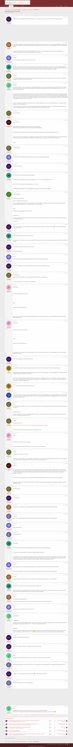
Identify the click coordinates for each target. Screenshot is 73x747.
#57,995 (66, 644)
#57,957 (66, 111)
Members (22, 5)
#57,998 (66, 671)
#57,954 (66, 64)
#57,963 (66, 192)
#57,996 (66, 653)
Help (62, 744)
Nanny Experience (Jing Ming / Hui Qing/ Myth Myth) (19, 727)
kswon (9, 728)
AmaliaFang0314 (62, 724)
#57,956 (66, 83)
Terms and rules (53, 744)
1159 (14, 14)
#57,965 (66, 233)
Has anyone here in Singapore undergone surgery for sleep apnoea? (22, 724)
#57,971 (66, 321)
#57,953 (66, 55)
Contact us (48, 744)
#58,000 (66, 706)
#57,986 (66, 532)
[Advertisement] (36, 32)
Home (7, 5)
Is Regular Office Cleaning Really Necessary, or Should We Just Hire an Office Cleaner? (26, 733)
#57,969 (66, 273)
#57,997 (66, 662)
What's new (16, 5)
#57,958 (66, 120)
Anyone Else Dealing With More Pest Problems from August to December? (23, 720)
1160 (17, 14)
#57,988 (66, 562)
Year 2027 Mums (22, 721)
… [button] (10, 14)
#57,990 (66, 583)
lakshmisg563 (10, 721)
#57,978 (66, 433)
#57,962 (66, 173)
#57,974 (66, 383)
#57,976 (66, 402)
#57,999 (66, 680)
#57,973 (66, 366)
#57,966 (66, 244)
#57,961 (66, 164)
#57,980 (66, 463)
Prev (7, 14)
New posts (6, 7)
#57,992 (66, 604)
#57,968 (66, 263)
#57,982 (66, 495)
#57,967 (66, 254)
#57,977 (66, 418)
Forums (11, 5)
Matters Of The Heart (23, 731)
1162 (22, 14)
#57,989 (66, 574)
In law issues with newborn (14, 730)
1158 (12, 14)
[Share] (64, 17)
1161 (19, 14)
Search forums (11, 7)
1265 (25, 14)
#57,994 (66, 635)
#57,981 (66, 486)
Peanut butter (10, 731)
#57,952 (66, 42)
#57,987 (66, 541)
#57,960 (66, 155)
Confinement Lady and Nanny (19, 728)
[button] (19, 6)
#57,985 (66, 523)
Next (28, 14)
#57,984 (66, 514)
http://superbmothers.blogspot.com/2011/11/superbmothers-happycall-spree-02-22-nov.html (30, 425)
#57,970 (66, 285)
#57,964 (66, 224)
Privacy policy (59, 744)
